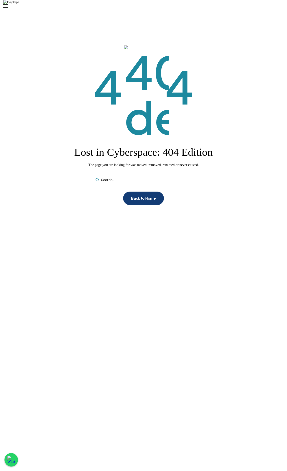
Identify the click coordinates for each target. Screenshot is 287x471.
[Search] (97, 180)
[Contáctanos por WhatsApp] (11, 460)
